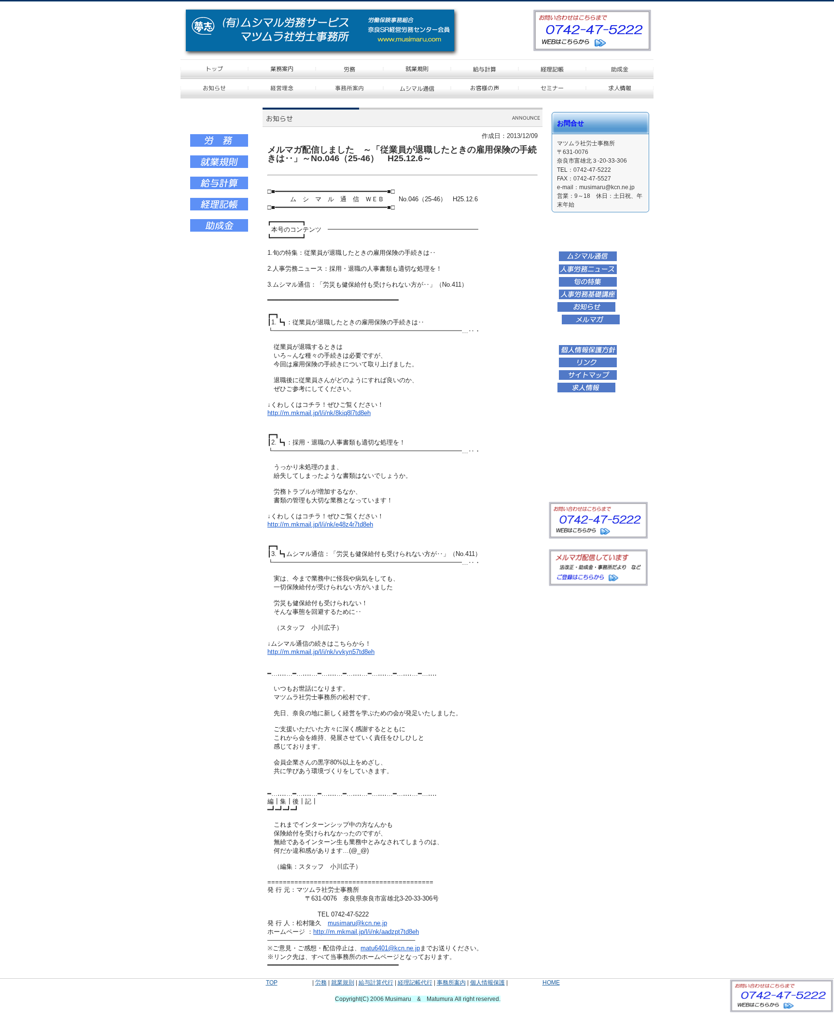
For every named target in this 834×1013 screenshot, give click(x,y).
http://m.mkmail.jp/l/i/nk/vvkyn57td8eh (321, 651)
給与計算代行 (376, 982)
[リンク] (588, 365)
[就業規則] (219, 166)
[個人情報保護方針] (588, 353)
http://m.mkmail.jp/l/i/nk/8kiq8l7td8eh (319, 412)
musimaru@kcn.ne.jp (357, 923)
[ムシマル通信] (588, 259)
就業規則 (342, 982)
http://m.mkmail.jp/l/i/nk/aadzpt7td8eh (366, 931)
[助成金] (219, 230)
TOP (272, 982)
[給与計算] (219, 187)
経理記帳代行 (415, 982)
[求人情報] (586, 391)
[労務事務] (219, 145)
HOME (551, 982)
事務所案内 (451, 982)
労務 (321, 982)
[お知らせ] (586, 310)
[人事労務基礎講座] (588, 297)
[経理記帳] (219, 209)
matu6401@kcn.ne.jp (390, 948)
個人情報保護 (487, 982)
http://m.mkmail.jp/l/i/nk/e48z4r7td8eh (320, 524)
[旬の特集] (588, 285)
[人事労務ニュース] (588, 272)
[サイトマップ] (588, 378)
